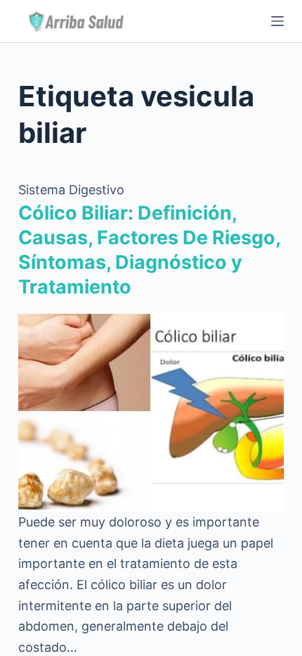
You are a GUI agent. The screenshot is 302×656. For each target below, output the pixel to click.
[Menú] (277, 21)
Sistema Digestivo (71, 189)
